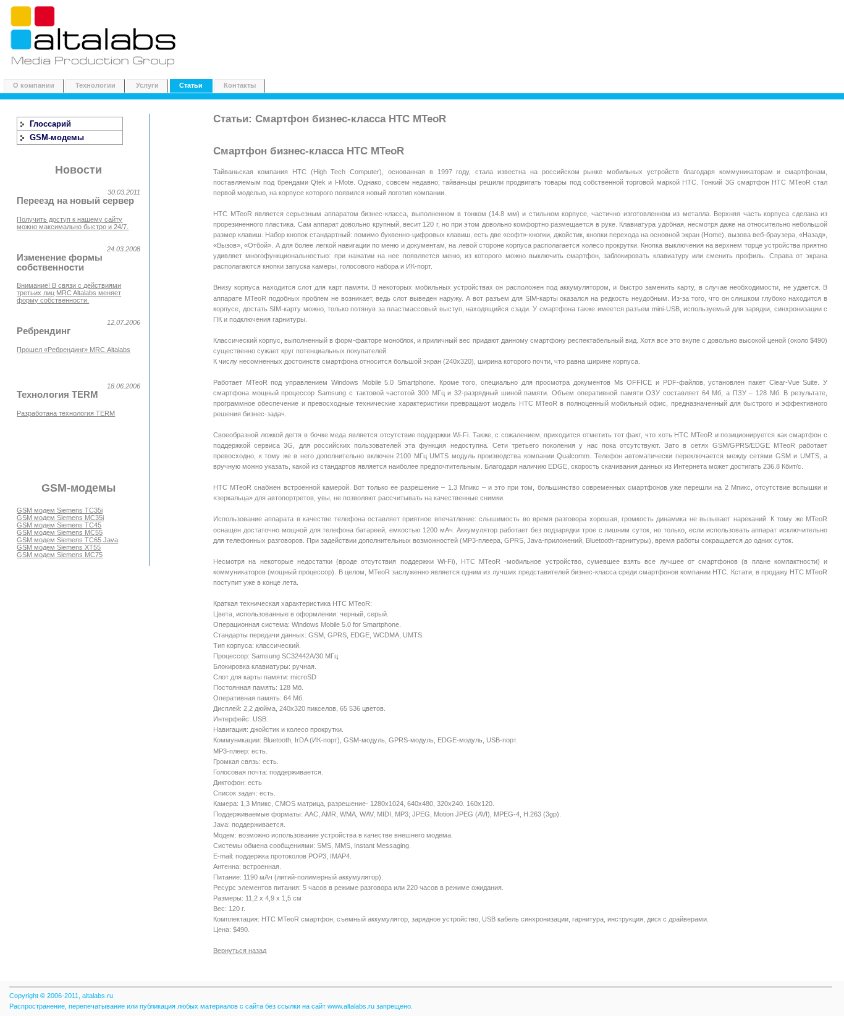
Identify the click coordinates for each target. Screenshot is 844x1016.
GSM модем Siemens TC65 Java (67, 540)
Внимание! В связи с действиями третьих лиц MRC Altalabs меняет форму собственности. (69, 293)
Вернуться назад (239, 950)
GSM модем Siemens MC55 (60, 532)
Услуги (147, 85)
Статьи (191, 85)
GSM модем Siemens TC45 (59, 525)
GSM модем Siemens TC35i (60, 510)
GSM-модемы (57, 137)
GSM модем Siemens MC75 (60, 554)
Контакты (240, 85)
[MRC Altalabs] (94, 68)
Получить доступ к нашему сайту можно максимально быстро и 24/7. (73, 223)
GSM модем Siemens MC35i (60, 517)
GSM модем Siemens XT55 (59, 547)
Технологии (95, 85)
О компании (33, 85)
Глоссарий (50, 123)
